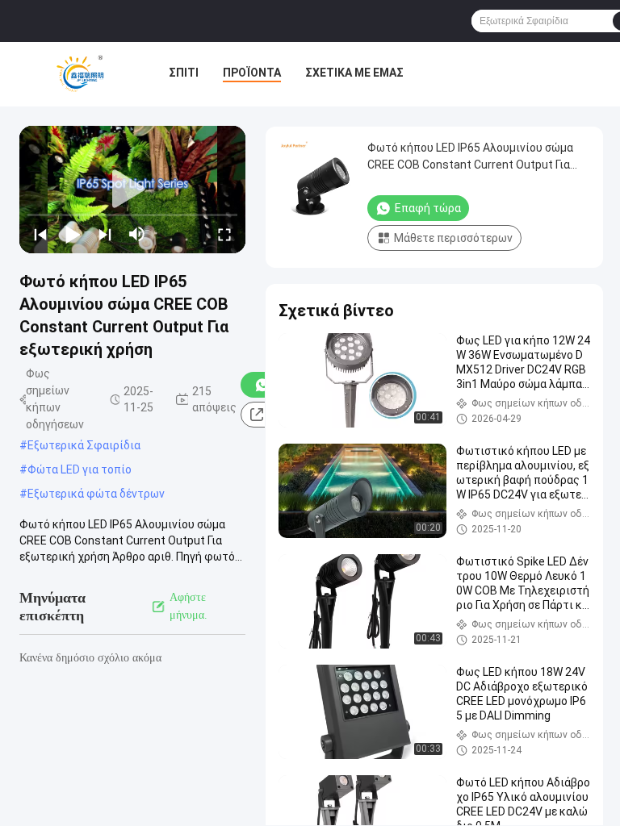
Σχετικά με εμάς (354, 72)
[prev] (40, 234)
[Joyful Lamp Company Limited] (80, 74)
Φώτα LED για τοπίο (79, 469)
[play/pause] (73, 234)
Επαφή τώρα (428, 208)
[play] (132, 189)
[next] (105, 234)
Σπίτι (184, 72)
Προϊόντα (252, 72)
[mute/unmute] (137, 234)
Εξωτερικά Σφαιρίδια (83, 445)
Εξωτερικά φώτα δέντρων (96, 493)
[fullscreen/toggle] (224, 234)
